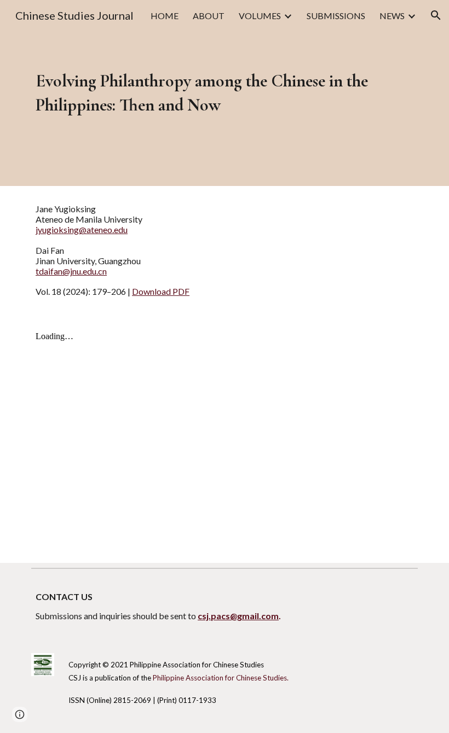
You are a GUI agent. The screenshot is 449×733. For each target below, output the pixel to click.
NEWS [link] (392, 15)
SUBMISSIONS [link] (336, 15)
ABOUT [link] (209, 15)
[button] (436, 15)
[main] (208, 93)
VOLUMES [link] (260, 15)
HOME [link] (165, 15)
